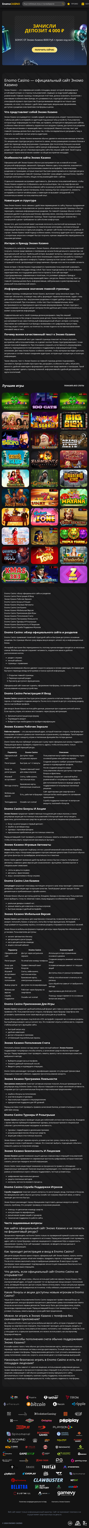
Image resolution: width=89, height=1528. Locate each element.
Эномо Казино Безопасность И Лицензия (22, 624)
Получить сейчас (44, 49)
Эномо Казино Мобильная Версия (19, 610)
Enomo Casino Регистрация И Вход (19, 596)
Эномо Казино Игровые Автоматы (18, 605)
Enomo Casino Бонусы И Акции (17, 602)
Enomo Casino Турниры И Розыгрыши (20, 621)
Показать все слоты (74, 385)
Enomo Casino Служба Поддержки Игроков (22, 627)
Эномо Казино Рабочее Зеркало (18, 599)
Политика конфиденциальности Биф (32, 1502)
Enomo (11, 4)
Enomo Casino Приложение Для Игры (20, 613)
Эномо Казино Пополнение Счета (18, 616)
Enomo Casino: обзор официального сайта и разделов (27, 593)
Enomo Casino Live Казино (15, 607)
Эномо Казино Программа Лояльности (21, 619)
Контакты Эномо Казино (61, 1502)
